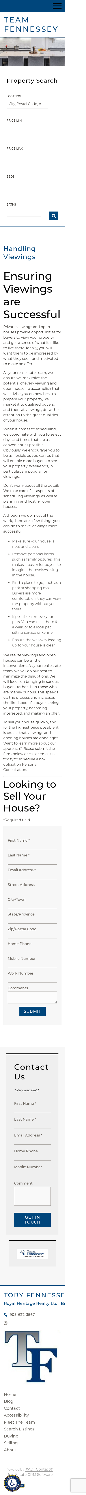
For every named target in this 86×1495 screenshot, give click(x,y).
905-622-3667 (22, 1315)
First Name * (19, 840)
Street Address (21, 885)
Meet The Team (19, 1422)
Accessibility (16, 1415)
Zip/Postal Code (22, 929)
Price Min (14, 120)
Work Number (21, 973)
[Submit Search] (53, 216)
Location (14, 96)
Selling (11, 1443)
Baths (11, 204)
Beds (11, 176)
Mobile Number (22, 958)
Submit (32, 1011)
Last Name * (19, 855)
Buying (11, 1436)
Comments (18, 988)
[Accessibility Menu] (12, 1483)
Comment (23, 1183)
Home (10, 1394)
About (10, 1450)
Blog (8, 1401)
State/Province (21, 914)
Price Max (15, 148)
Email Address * (22, 870)
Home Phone (20, 944)
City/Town (17, 899)
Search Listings (19, 1429)
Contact (12, 1408)
